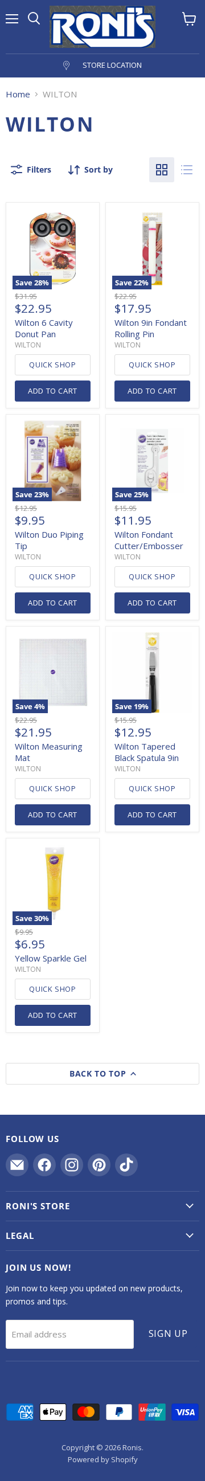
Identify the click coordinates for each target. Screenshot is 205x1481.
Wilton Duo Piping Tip (49, 540)
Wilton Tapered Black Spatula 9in (146, 751)
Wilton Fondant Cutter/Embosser (148, 540)
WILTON (28, 345)
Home (18, 94)
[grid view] (161, 169)
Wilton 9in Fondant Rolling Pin (150, 328)
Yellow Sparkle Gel (51, 958)
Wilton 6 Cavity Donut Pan (44, 328)
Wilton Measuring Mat (49, 751)
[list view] (186, 169)
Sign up (168, 1333)
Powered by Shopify (103, 1459)
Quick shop (52, 364)
